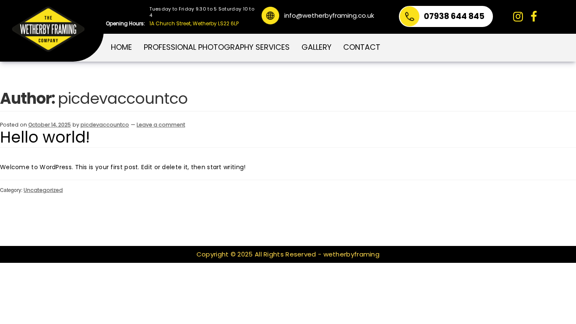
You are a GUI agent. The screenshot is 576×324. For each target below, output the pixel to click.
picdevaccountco (105, 124)
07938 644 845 (454, 16)
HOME (121, 47)
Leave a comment (161, 124)
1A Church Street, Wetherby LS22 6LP (194, 23)
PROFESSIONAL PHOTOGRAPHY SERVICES (217, 47)
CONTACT (361, 47)
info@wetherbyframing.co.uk (329, 15)
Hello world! (45, 137)
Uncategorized (43, 190)
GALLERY (316, 47)
